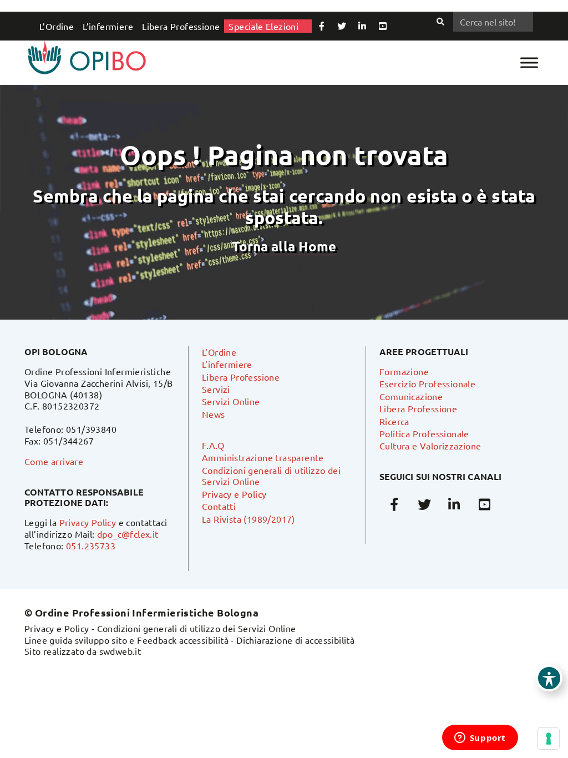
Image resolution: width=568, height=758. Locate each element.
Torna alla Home (284, 246)
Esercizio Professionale (427, 383)
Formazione (404, 371)
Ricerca (394, 421)
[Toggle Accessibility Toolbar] (549, 678)
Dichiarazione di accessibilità (295, 639)
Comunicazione (411, 396)
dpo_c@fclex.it (128, 533)
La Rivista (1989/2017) (248, 518)
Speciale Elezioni (263, 26)
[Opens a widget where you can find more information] (480, 738)
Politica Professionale (424, 433)
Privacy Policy (87, 522)
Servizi (216, 389)
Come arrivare (53, 461)
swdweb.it (120, 650)
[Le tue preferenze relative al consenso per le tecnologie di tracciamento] (548, 738)
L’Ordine (56, 26)
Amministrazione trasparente (263, 457)
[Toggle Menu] (529, 62)
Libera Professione (181, 26)
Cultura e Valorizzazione (430, 445)
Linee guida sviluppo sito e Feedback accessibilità (126, 639)
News (213, 414)
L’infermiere (108, 26)
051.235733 (90, 545)
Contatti (219, 506)
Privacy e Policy (234, 493)
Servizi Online (231, 401)
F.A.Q (213, 445)
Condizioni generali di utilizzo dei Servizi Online (196, 628)
